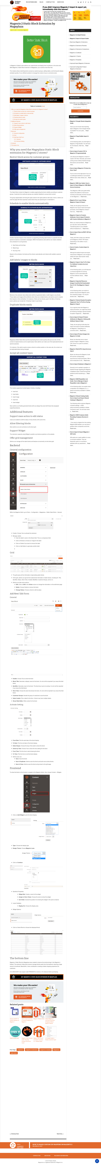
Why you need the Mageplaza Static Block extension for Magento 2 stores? (29, 109)
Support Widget (17, 127)
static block (14, 1053)
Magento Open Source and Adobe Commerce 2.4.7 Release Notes (38, 1039)
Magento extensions (61, 1155)
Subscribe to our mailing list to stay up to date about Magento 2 (80, 103)
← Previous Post (14, 1133)
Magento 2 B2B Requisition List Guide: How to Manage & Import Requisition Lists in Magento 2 (79, 381)
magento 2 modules (45, 1050)
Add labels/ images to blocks (20, 115)
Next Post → (60, 1133)
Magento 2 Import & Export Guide (79, 38)
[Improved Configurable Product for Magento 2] (80, 93)
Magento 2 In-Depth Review (77, 35)
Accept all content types (19, 119)
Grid (14, 135)
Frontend (13, 143)
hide (43, 106)
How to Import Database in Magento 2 (80, 364)
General (17, 139)
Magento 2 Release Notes (39, 1018)
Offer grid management (19, 129)
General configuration (18, 133)
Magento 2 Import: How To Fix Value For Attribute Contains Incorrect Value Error (80, 264)
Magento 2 (25, 30)
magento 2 (20, 1050)
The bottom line (15, 145)
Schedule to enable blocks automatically (22, 113)
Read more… (84, 196)
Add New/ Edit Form (18, 137)
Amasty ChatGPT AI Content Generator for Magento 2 (14, 1020)
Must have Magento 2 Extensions (78, 42)
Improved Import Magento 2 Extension (80, 63)
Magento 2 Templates (75, 60)
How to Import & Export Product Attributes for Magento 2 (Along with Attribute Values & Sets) (80, 319)
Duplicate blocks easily (19, 117)
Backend (13, 131)
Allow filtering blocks (18, 125)
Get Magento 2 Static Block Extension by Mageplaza (39, 100)
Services (60, 2)
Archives (47, 1155)
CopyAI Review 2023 (14, 1038)
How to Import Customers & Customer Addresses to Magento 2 (27, 1020)
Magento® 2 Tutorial (75, 56)
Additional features (16, 121)
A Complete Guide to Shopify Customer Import (50, 1038)
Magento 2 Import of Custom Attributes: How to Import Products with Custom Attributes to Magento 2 (80, 217)
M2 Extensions (31, 2)
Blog (41, 2)
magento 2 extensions (31, 1050)
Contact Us (50, 2)
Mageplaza (56, 1050)
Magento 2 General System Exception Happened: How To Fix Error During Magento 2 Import (80, 302)
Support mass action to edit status (21, 123)
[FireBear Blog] (15, 4)
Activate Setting (19, 141)
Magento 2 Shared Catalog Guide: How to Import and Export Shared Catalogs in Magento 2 (79, 398)
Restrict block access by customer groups (23, 111)
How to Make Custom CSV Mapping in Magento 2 (52, 1144)
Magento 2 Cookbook (75, 52)
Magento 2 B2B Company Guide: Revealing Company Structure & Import (27, 1040)
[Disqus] (36, 1075)
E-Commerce (20, 30)
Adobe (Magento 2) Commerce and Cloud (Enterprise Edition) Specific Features (50, 1021)
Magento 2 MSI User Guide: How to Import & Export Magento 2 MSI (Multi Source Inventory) (80, 185)
